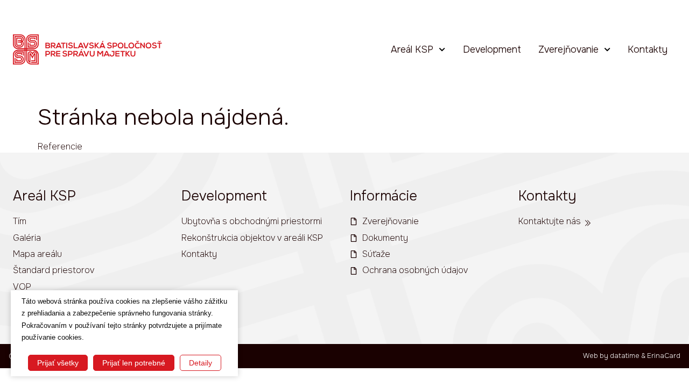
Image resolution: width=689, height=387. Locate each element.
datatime (624, 356)
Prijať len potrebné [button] (133, 363)
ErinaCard (663, 356)
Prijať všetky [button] (58, 363)
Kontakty (647, 49)
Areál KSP (412, 49)
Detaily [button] (200, 363)
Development (492, 49)
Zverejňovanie (568, 49)
